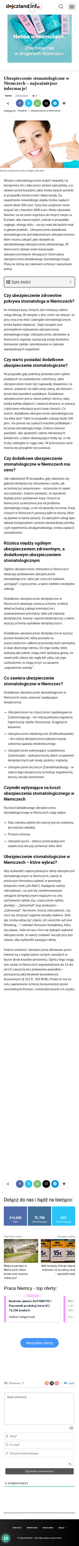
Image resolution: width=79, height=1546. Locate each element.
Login (71, 1383)
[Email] (46, 103)
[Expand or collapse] (70, 282)
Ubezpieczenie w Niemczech (46, 111)
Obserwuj (39, 1207)
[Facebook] (20, 103)
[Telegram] (55, 103)
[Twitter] (28, 103)
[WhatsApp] (37, 103)
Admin (8, 96)
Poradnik (22, 111)
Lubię (15, 1207)
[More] (64, 103)
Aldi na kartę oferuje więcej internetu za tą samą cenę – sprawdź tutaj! (58, 1270)
